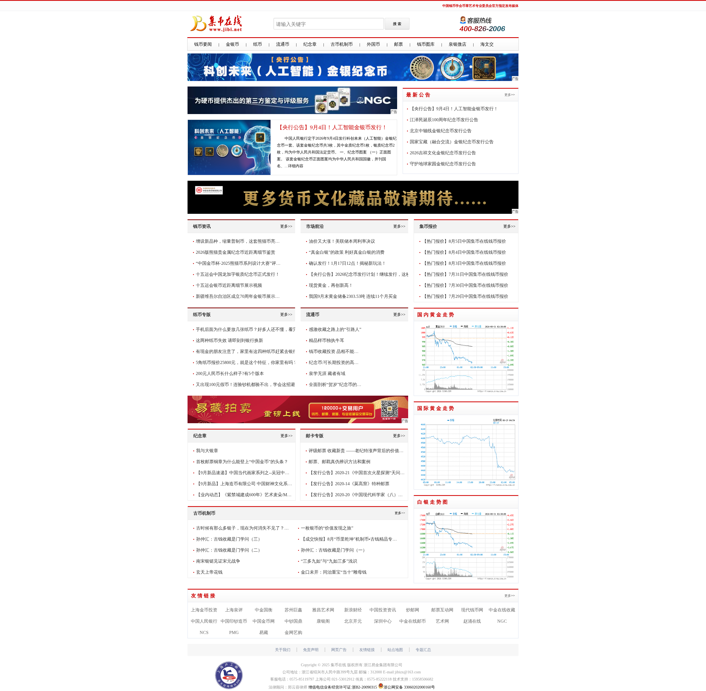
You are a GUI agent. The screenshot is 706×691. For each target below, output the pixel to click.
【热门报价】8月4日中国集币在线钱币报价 (464, 252)
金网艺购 (293, 632)
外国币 (373, 44)
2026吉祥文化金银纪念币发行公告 (443, 152)
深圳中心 (383, 621)
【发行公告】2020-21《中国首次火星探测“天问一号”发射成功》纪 (373, 472)
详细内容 (295, 166)
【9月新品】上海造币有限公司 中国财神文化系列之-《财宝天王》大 (262, 483)
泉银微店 (457, 44)
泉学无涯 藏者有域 (327, 373)
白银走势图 (433, 502)
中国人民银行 (204, 621)
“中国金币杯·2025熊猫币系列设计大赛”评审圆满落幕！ (249, 263)
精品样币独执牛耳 (326, 340)
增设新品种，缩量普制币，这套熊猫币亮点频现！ (244, 241)
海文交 (487, 44)
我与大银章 (207, 450)
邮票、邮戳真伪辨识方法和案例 (339, 461)
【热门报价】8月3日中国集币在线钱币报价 (464, 263)
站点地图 (395, 650)
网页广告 (339, 650)
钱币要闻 (203, 44)
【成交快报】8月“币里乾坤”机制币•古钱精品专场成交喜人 (357, 539)
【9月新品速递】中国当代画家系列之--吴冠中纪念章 (247, 472)
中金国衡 (263, 610)
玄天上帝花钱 (209, 572)
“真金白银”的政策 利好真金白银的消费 (346, 252)
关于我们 (282, 650)
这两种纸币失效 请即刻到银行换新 (229, 340)
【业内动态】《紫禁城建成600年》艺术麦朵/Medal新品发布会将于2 (261, 494)
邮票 (398, 44)
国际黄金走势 (436, 408)
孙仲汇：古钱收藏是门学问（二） (229, 550)
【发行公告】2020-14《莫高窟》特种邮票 (349, 483)
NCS (204, 632)
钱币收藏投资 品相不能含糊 (336, 351)
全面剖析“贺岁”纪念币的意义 (337, 384)
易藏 (263, 632)
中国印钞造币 (234, 621)
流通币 (282, 44)
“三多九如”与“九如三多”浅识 (329, 561)
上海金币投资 (204, 610)
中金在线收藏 (502, 610)
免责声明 (311, 650)
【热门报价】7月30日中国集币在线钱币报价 (465, 285)
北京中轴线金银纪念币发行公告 (441, 130)
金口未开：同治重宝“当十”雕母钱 (334, 572)
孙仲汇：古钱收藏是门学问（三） (229, 539)
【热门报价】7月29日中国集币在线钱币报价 (465, 296)
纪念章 (310, 44)
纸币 (257, 44)
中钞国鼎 (293, 621)
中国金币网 (264, 621)
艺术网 (442, 621)
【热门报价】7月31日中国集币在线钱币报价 (465, 274)
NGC (502, 621)
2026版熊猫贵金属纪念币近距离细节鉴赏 (235, 252)
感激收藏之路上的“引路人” (335, 329)
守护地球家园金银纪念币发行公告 (443, 163)
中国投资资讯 (383, 610)
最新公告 (419, 95)
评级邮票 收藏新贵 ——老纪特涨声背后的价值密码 (358, 450)
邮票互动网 (442, 610)
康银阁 (323, 621)
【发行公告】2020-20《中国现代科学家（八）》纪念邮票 (364, 494)
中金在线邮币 (412, 621)
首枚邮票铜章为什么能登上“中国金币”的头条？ (242, 461)
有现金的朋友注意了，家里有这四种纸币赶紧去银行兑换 (251, 351)
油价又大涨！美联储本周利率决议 (342, 241)
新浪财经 (353, 610)
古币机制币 (342, 44)
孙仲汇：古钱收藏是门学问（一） (334, 550)
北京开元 (353, 621)
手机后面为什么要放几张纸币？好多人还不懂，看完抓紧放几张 (257, 329)
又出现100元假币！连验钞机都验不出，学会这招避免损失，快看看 (261, 384)
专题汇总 (423, 650)
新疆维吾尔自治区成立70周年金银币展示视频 (240, 296)
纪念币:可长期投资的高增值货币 (340, 362)
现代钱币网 (472, 610)
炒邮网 (412, 610)
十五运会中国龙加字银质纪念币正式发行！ (238, 274)
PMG (234, 632)
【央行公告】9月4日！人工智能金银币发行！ (332, 127)
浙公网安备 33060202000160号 (409, 687)
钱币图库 (426, 44)
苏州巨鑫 (293, 610)
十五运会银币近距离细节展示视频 (229, 285)
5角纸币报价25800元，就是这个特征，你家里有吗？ (246, 362)
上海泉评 (234, 610)
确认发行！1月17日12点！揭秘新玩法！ (347, 263)
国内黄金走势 (436, 314)
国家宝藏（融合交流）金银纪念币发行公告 (452, 141)
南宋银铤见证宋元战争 (218, 561)
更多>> (509, 95)
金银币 (232, 44)
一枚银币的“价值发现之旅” (327, 528)
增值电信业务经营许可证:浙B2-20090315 (342, 687)
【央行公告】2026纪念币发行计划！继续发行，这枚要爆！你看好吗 (375, 274)
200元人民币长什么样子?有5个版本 (230, 373)
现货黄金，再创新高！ (331, 285)
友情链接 (203, 595)
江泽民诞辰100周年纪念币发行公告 (444, 119)
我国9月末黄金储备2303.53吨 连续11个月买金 (353, 296)
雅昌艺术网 (323, 610)
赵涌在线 (472, 621)
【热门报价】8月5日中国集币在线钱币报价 (464, 241)
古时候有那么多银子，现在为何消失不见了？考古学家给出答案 (258, 528)
